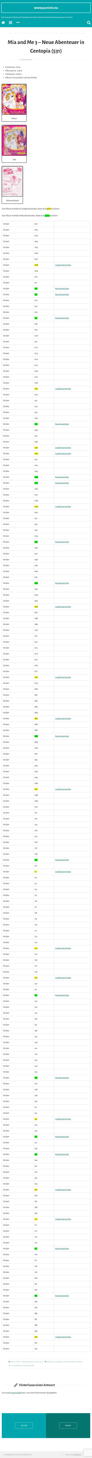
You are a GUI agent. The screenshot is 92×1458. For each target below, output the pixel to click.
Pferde (79, 1362)
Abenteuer (50, 1362)
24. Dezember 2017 (26, 59)
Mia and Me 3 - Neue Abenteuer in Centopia (26, 1362)
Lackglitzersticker (63, 265)
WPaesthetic (77, 1455)
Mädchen (72, 1362)
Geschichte (59, 1362)
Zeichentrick (17, 1365)
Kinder (66, 1362)
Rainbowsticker (62, 288)
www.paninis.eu (46, 8)
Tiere (10, 1365)
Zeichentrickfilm (28, 1365)
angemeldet (16, 1393)
